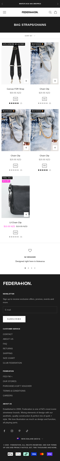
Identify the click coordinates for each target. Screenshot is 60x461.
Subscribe (14, 319)
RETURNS (8, 348)
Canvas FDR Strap (15, 89)
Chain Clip (44, 89)
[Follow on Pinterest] (19, 430)
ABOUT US (8, 339)
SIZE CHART (9, 358)
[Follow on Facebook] (4, 430)
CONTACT (8, 334)
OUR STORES (9, 381)
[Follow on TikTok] (27, 430)
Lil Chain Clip (15, 222)
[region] (30, 256)
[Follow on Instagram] (11, 430)
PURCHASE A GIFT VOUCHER (17, 386)
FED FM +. (8, 376)
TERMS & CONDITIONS (14, 391)
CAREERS (8, 395)
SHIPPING (8, 353)
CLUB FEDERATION (12, 363)
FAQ (5, 344)
